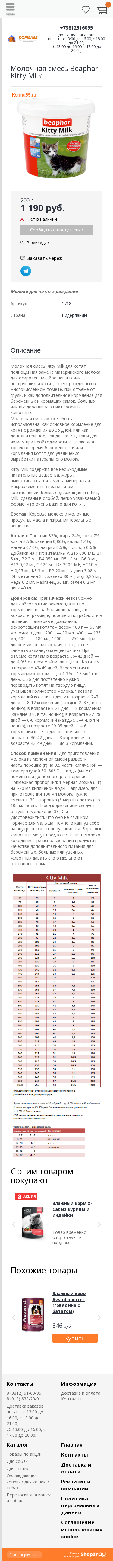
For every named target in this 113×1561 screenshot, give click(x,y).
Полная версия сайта (24, 1555)
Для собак (17, 1461)
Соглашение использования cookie (81, 1529)
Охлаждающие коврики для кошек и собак (28, 1481)
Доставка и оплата (80, 1393)
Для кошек (17, 1468)
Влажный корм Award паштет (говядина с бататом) (69, 1302)
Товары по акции (24, 1454)
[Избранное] (85, 9)
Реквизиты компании (76, 1485)
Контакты (20, 1383)
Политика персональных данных (80, 1505)
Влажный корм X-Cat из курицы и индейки (72, 1209)
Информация (79, 1383)
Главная (72, 1444)
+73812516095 (76, 27)
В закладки (38, 243)
